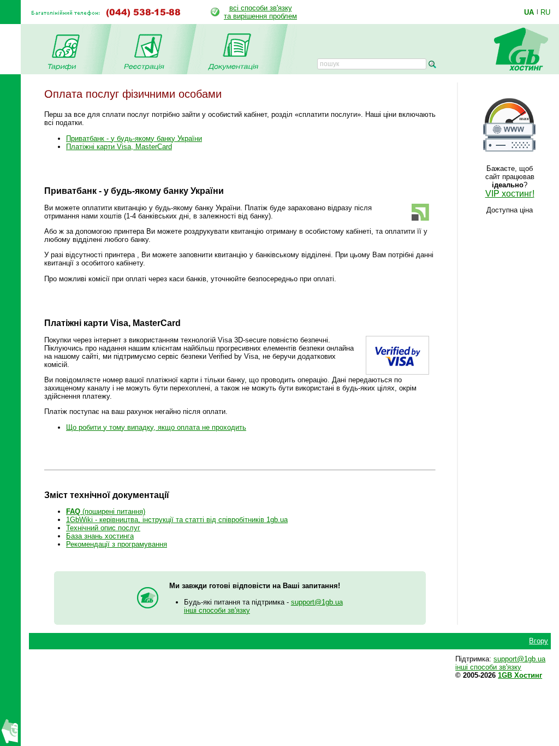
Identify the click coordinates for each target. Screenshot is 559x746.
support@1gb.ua (317, 602)
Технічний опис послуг (103, 528)
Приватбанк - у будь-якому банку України (134, 138)
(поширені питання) (105, 511)
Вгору (538, 641)
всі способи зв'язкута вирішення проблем (260, 12)
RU (545, 12)
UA (529, 12)
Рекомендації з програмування (116, 544)
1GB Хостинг (520, 675)
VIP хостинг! (509, 193)
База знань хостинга (100, 536)
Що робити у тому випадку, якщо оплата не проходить (156, 427)
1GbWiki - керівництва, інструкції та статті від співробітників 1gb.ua (177, 520)
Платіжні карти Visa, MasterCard (119, 147)
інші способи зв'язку (217, 610)
